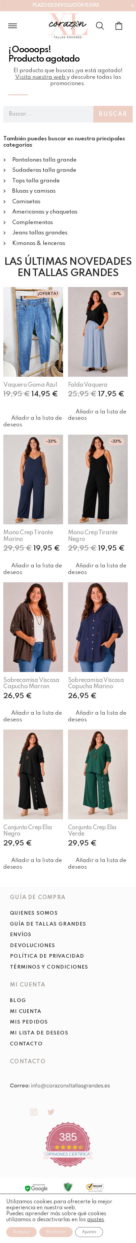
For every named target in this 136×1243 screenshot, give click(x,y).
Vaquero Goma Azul (29, 385)
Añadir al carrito (101, 403)
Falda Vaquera (88, 385)
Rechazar (56, 1232)
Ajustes (89, 1232)
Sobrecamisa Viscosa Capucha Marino (96, 683)
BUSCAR (113, 114)
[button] (33, 421)
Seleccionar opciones (25, 406)
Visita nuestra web (40, 77)
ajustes (95, 1219)
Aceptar (21, 1232)
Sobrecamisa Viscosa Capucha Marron (31, 683)
